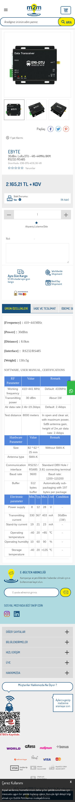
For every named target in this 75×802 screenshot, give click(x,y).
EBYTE (14, 152)
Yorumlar (30, 168)
